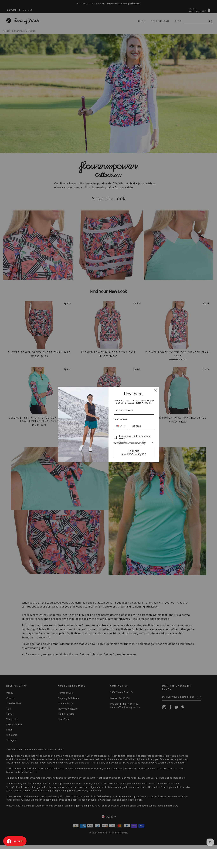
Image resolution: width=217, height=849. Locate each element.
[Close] (155, 390)
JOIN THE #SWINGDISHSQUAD (133, 452)
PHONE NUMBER (121, 419)
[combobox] (120, 426)
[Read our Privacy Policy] (152, 443)
